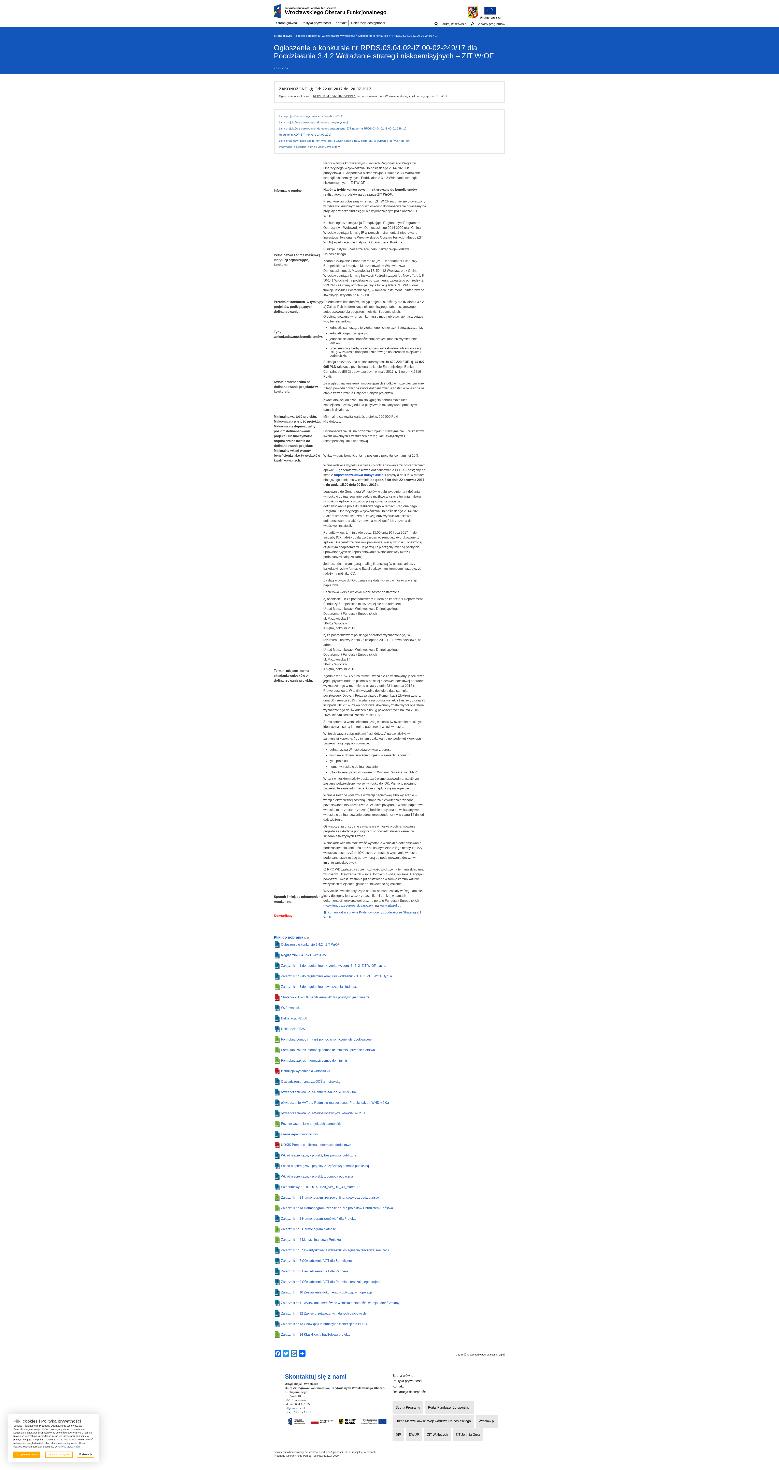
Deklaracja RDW (293, 1029)
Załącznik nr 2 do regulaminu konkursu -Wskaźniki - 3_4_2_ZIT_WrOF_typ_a (336, 976)
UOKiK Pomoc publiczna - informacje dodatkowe (316, 1145)
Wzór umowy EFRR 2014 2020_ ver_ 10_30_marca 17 (320, 1187)
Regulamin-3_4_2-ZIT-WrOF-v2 (304, 955)
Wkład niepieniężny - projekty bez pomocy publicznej (319, 1155)
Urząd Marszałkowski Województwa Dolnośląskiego (433, 1421)
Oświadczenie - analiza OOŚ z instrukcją (310, 1081)
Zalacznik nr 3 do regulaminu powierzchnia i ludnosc (319, 986)
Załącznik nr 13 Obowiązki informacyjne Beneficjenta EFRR (324, 1324)
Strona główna (286, 23)
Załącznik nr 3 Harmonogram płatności (309, 1229)
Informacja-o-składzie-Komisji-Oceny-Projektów (309, 146)
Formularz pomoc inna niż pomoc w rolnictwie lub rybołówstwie (326, 1039)
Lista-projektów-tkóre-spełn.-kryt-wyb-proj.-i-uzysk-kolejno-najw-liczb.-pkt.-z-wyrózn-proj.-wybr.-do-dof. (344, 140)
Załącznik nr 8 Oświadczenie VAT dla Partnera (314, 1271)
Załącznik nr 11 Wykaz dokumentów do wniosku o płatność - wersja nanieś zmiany (340, 1303)
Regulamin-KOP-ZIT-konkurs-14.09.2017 (305, 134)
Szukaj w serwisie (453, 24)
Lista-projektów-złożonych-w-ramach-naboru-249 (310, 116)
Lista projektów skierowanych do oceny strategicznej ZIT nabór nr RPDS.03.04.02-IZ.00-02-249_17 (343, 128)
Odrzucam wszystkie (59, 1454)
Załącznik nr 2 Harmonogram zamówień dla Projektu (318, 1218)
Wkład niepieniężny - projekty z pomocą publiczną (317, 1176)
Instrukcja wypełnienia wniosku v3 (305, 1071)
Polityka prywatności (316, 23)
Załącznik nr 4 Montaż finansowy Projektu (311, 1239)
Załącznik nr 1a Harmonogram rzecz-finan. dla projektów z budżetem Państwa (337, 1208)
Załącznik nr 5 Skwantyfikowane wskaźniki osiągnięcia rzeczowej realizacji (335, 1250)
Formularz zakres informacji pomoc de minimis (314, 1060)
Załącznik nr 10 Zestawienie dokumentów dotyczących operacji (326, 1292)
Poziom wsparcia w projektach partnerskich (312, 1123)
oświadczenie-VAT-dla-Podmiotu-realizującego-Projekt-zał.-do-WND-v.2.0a (335, 1102)
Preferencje (85, 1454)
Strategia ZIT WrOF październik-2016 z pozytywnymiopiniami (325, 997)
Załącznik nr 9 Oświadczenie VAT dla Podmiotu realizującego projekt (330, 1282)
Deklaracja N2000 (294, 1018)
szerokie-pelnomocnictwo (299, 1134)
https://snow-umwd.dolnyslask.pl (359, 475)
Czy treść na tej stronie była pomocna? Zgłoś (480, 1354)
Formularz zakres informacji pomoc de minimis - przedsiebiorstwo (328, 1050)
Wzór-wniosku (291, 1008)
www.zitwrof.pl (390, 905)
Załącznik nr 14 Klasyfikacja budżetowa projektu (315, 1334)
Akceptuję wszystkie (27, 1454)
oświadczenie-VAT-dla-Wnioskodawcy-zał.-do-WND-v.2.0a (323, 1113)
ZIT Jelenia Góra (468, 1434)
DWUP (414, 1434)
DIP (398, 1434)
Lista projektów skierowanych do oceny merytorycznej (313, 122)
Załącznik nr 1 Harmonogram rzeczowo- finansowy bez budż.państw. (330, 1197)
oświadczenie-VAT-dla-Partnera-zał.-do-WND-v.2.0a (318, 1092)
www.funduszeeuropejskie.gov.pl (348, 905)
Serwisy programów (491, 24)
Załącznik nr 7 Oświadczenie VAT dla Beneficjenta (317, 1260)
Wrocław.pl (487, 1421)
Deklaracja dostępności (368, 23)
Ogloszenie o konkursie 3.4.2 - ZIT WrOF (310, 944)
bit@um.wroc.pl (295, 1408)
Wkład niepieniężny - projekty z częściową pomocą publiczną (325, 1166)
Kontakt (341, 23)
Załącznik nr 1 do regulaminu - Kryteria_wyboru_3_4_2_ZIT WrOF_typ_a (333, 965)
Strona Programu (408, 1407)
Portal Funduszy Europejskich (449, 1407)
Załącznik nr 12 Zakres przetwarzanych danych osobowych (323, 1313)
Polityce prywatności (68, 1446)
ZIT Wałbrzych (437, 1434)
